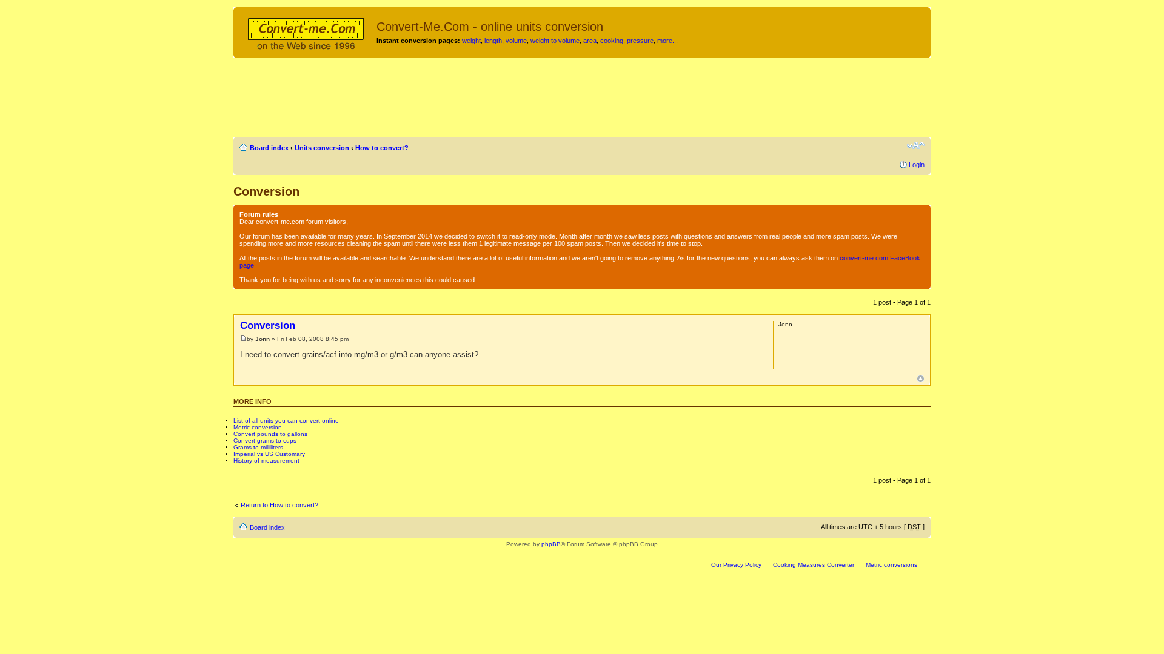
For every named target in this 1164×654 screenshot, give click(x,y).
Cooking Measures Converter (813, 564)
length (493, 40)
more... (667, 40)
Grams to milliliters (258, 447)
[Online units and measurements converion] (306, 32)
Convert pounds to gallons (270, 434)
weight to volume (555, 40)
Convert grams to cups (264, 440)
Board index (269, 147)
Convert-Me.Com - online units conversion (489, 26)
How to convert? (382, 147)
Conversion (266, 191)
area (590, 40)
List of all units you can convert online (286, 420)
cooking (611, 40)
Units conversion (322, 147)
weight (471, 40)
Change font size (916, 145)
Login (917, 164)
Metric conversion (257, 427)
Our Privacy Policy (736, 564)
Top (920, 378)
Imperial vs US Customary (269, 454)
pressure (640, 40)
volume (516, 40)
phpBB (551, 544)
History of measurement (266, 460)
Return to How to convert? (279, 505)
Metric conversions (891, 564)
